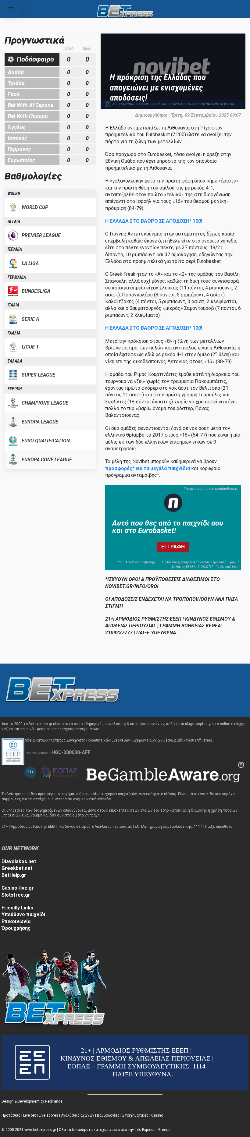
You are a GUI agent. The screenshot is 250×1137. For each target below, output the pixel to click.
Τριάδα (16, 83)
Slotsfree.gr (16, 895)
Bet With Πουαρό (28, 116)
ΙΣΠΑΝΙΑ (15, 249)
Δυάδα (16, 72)
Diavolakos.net (19, 861)
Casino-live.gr (18, 888)
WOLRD (14, 193)
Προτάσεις (11, 1115)
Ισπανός (17, 138)
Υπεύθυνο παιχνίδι (23, 914)
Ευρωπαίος (21, 160)
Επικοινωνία (16, 921)
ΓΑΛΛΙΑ (14, 333)
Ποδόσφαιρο (35, 59)
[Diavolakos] (62, 690)
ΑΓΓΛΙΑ (14, 221)
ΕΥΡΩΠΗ (15, 388)
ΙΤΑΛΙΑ (13, 305)
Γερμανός (19, 149)
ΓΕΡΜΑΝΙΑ (17, 277)
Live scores (48, 1115)
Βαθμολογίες (108, 1115)
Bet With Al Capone (30, 105)
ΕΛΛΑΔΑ (15, 361)
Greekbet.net (17, 868)
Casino (157, 1115)
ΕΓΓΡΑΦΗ (173, 547)
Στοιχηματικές (135, 1115)
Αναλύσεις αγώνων (77, 1115)
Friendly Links (17, 908)
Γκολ (14, 94)
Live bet (29, 1115)
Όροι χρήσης (16, 928)
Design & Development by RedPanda (32, 1101)
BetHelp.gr (14, 875)
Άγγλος (17, 127)
